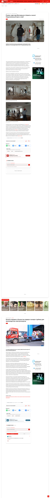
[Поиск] (44, 1)
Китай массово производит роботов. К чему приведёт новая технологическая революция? (18, 397)
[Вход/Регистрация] (46, 1)
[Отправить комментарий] (29, 165)
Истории (15, 1)
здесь (19, 135)
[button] (45, 3)
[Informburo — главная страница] (5, 1)
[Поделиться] (48, 496)
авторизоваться (13, 427)
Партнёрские (34, 1)
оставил (16, 129)
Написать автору (42, 19)
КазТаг (12, 151)
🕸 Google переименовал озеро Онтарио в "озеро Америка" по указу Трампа (38, 59)
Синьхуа (24, 356)
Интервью (25, 1)
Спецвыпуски (30, 1)
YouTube (38, 1)
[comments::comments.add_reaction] (8, 441)
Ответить (9, 439)
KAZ (47, 1)
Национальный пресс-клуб (18, 151)
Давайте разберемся (20, 1)
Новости (11, 1)
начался (26, 124)
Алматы (8, 151)
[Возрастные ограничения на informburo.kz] (43, 1)
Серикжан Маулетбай (14, 13)
